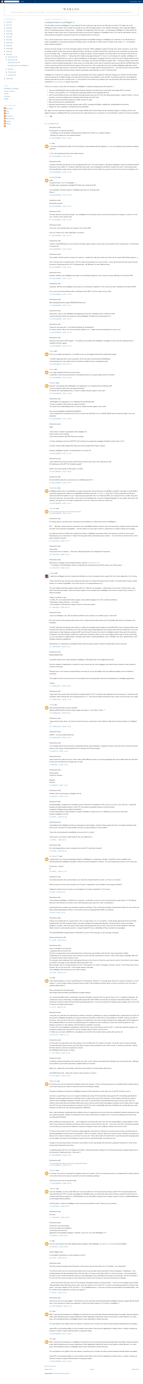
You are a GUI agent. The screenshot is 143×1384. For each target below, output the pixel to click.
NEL (50, 1311)
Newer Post (48, 1369)
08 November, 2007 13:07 (60, 267)
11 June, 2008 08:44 (57, 940)
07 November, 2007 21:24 (60, 235)
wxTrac (6, 93)
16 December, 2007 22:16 (60, 453)
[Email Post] (50, 116)
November (11, 60)
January (11, 75)
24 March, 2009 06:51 (58, 1235)
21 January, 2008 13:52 (59, 568)
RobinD (6, 113)
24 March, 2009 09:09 (58, 1247)
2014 (8, 34)
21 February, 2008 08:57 (60, 713)
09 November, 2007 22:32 (60, 278)
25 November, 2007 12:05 (60, 393)
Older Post (135, 1369)
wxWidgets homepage (11, 88)
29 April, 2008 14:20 (58, 871)
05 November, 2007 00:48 (60, 156)
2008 (8, 51)
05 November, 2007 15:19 (60, 195)
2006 (8, 78)
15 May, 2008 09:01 (57, 892)
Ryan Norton (8, 116)
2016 (8, 28)
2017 (8, 25)
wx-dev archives (9, 91)
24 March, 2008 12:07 (58, 785)
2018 (8, 22)
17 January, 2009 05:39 (59, 1217)
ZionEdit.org (101, 493)
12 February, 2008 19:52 (60, 686)
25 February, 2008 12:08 (60, 726)
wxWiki (6, 99)
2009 (8, 48)
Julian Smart (8, 108)
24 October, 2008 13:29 (59, 1076)
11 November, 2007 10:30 (60, 294)
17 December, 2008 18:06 (60, 1183)
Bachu (51, 369)
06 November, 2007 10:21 (60, 206)
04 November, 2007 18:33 (60, 138)
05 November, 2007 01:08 (60, 172)
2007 (8, 54)
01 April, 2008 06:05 (58, 817)
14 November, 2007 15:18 (60, 332)
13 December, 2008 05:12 (60, 1165)
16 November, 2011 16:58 (60, 1334)
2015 (8, 31)
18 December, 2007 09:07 (60, 483)
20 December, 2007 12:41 (60, 513)
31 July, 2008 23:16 (57, 1007)
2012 (8, 40)
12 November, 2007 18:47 (60, 319)
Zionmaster (53, 488)
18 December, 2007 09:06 (60, 471)
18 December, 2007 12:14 (60, 503)
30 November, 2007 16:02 (60, 419)
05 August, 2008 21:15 (59, 1035)
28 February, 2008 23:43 (60, 737)
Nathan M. (52, 1081)
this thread (108, 1244)
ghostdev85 (53, 177)
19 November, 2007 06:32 (60, 364)
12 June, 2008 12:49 (57, 972)
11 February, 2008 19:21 (60, 646)
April (9, 69)
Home (92, 1369)
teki (50, 978)
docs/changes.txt (59, 82)
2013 (8, 37)
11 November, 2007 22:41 (60, 305)
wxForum (7, 96)
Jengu (51, 351)
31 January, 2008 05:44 (59, 607)
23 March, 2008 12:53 (58, 764)
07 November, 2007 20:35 (60, 220)
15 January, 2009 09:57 (59, 1206)
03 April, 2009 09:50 (58, 1258)
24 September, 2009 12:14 (60, 1306)
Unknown (52, 383)
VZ (50, 143)
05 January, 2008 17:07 (59, 541)
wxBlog (71, 9)
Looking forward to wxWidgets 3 (18, 65)
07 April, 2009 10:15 (58, 1292)
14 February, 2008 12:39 (60, 699)
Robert (6, 111)
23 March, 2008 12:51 (58, 751)
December (11, 57)
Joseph (51, 573)
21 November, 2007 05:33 (60, 377)
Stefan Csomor (9, 118)
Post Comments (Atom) (61, 1373)
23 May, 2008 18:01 (57, 912)
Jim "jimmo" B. (54, 856)
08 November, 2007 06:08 (60, 249)
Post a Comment (50, 1366)
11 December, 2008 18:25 (60, 1155)
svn (76, 79)
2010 (8, 45)
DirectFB (68, 92)
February (11, 72)
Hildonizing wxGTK (14, 62)
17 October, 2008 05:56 (59, 1053)
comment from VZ (93, 563)
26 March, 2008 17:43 (58, 796)
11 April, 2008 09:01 (58, 840)
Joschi (51, 705)
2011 (8, 43)
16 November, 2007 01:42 (60, 346)
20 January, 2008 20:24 (59, 554)
